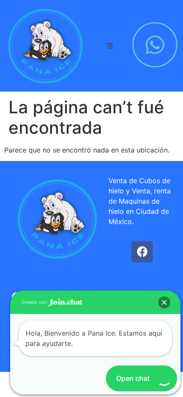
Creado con (34, 302)
